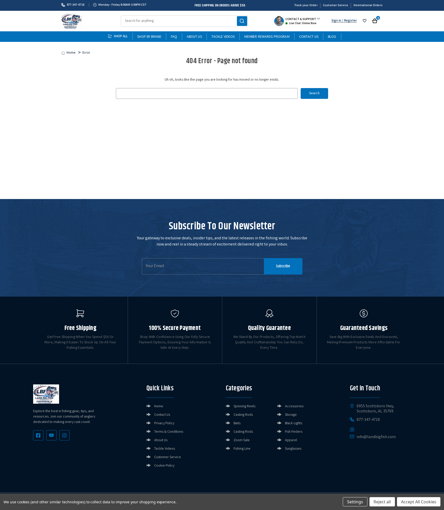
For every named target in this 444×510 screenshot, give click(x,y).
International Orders (368, 5)
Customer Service (335, 5)
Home (158, 406)
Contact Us (308, 37)
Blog (332, 37)
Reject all (382, 502)
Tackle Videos (223, 37)
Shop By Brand (149, 37)
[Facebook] (38, 435)
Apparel (291, 440)
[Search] (242, 21)
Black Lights (293, 423)
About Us (194, 37)
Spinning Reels (244, 406)
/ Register (349, 20)
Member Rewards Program (267, 37)
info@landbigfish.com (376, 437)
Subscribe (283, 266)
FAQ (174, 37)
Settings (355, 502)
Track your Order (306, 5)
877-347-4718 (75, 5)
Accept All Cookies (418, 502)
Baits (237, 423)
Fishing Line (242, 448)
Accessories (294, 406)
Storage (291, 415)
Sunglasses (293, 448)
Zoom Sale (242, 440)
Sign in (336, 20)
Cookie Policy (164, 465)
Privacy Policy (164, 423)
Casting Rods (243, 415)
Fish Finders (293, 432)
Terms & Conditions (168, 432)
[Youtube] (51, 435)
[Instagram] (64, 435)
